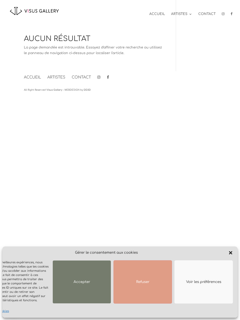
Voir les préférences (203, 282)
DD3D (87, 90)
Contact (207, 14)
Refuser (143, 282)
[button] (230, 252)
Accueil (157, 14)
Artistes (179, 14)
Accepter (82, 282)
